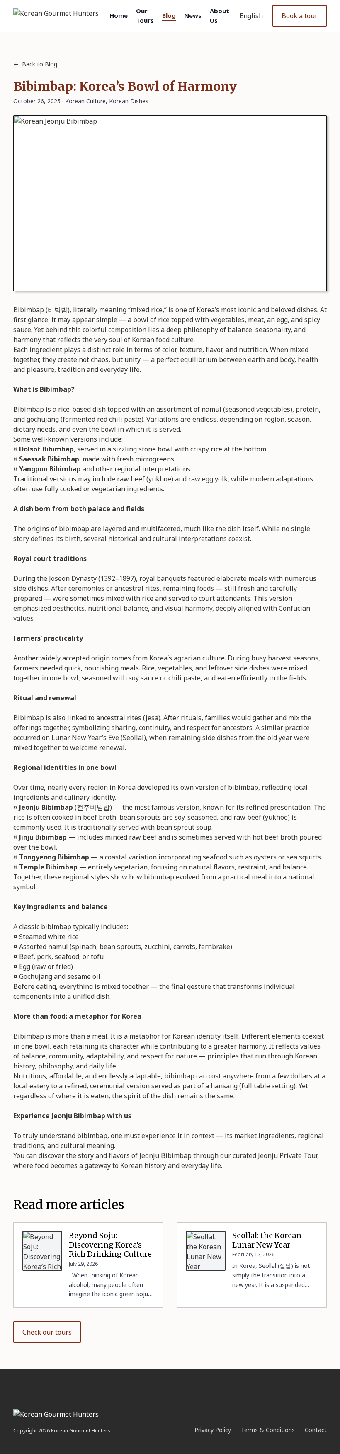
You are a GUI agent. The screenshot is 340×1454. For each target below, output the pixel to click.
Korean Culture (85, 101)
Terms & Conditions (268, 1430)
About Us (219, 15)
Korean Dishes (128, 101)
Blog (169, 15)
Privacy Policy (212, 1430)
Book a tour (300, 15)
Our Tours (145, 15)
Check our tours (47, 1332)
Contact (316, 1430)
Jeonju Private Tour (287, 1155)
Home (118, 15)
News (193, 15)
